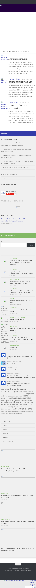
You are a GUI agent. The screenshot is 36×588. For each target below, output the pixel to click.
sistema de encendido (20, 411)
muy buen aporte (11, 370)
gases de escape (27, 400)
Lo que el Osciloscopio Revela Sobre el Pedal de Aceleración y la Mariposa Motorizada (15, 220)
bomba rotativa (29, 389)
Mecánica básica (13, 79)
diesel (25, 396)
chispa (11, 391)
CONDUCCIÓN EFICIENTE (20, 82)
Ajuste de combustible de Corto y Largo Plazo (16, 167)
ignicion (10, 402)
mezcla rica (5, 405)
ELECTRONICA (6, 398)
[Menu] (34, 2)
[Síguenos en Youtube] (31, 133)
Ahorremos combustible (18, 59)
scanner (10, 409)
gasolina (5, 402)
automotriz (13, 389)
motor (12, 404)
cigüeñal (16, 392)
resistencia (31, 406)
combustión (29, 391)
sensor (13, 409)
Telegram (32, 585)
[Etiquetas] (30, 254)
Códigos (23, 393)
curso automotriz (4, 393)
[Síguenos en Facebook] (28, 133)
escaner (3, 400)
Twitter (32, 582)
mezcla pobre (28, 402)
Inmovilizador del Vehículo (17, 319)
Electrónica (13, 258)
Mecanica (18, 402)
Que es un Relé (14, 347)
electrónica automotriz (21, 398)
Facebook (33, 580)
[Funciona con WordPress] (13, 570)
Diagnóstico (12, 56)
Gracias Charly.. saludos (14, 364)
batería (22, 389)
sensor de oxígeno (23, 409)
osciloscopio (10, 407)
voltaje (20, 413)
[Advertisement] (18, 30)
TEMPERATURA (4, 413)
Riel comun (4, 409)
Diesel (11, 279)
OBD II (2, 406)
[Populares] (14, 254)
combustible (22, 391)
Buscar (3, 242)
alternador (4, 389)
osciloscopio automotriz (22, 407)
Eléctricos (6, 429)
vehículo (16, 413)
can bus (6, 392)
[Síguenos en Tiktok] (34, 133)
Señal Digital (13, 411)
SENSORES (5, 411)
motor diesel (21, 404)
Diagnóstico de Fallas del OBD (15, 396)
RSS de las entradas (8, 215)
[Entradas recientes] (5, 254)
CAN (2, 391)
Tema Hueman (27, 570)
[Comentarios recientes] (22, 254)
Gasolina (16, 279)
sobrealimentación (29, 411)
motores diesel (30, 404)
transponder (11, 413)
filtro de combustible (13, 400)
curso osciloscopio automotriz (15, 393)
